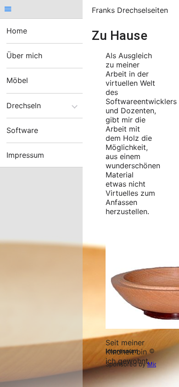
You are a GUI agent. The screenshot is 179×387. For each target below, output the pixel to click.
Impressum (122, 350)
